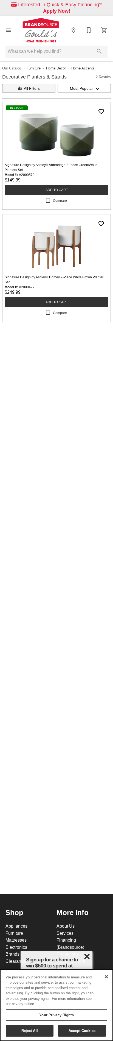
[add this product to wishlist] (101, 111)
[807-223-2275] (88, 30)
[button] (8, 30)
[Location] (73, 30)
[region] (56, 1005)
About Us (65, 926)
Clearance (15, 961)
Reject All (29, 1030)
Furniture (34, 68)
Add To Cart (57, 190)
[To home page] (41, 30)
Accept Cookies (82, 1030)
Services (65, 933)
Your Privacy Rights (56, 1015)
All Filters (32, 88)
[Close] (106, 977)
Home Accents (83, 68)
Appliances (16, 926)
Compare (60, 200)
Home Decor (56, 68)
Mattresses (16, 940)
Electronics (16, 947)
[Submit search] (99, 51)
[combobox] (84, 88)
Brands (12, 954)
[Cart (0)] (104, 30)
